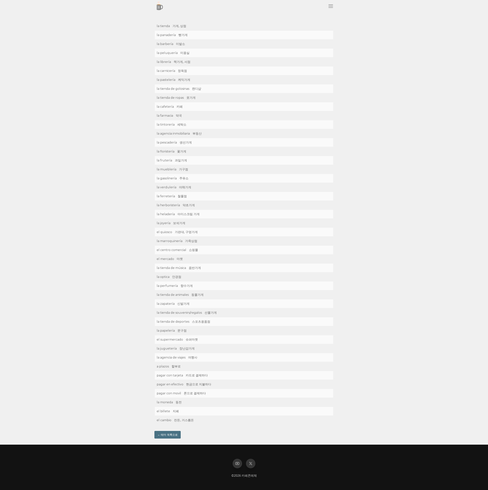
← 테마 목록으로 (167, 434)
